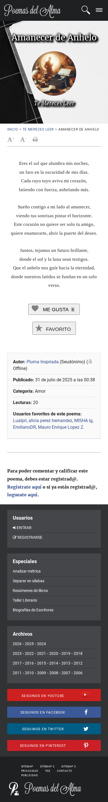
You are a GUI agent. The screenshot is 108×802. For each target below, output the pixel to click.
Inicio (12, 129)
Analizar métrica (27, 571)
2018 (78, 653)
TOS (47, 771)
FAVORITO (58, 329)
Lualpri (20, 420)
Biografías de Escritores (33, 610)
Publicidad (29, 775)
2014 (53, 663)
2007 (65, 673)
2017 (17, 663)
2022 (29, 653)
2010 (29, 673)
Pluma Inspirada (43, 361)
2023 (17, 653)
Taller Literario (25, 600)
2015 (41, 663)
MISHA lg (83, 420)
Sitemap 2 (47, 766)
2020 (53, 653)
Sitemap (27, 766)
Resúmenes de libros (30, 590)
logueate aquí (22, 494)
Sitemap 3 (68, 766)
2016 (29, 663)
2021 (41, 653)
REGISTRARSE (29, 537)
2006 (78, 673)
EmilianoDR (24, 427)
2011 (17, 673)
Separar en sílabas (28, 581)
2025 (29, 644)
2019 (65, 653)
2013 (65, 663)
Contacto (64, 771)
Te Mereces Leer (38, 129)
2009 (41, 673)
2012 (78, 663)
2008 (53, 673)
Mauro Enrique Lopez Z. (61, 427)
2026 (17, 644)
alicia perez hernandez (50, 420)
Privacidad (29, 771)
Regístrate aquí (24, 487)
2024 (41, 644)
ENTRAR (24, 528)
